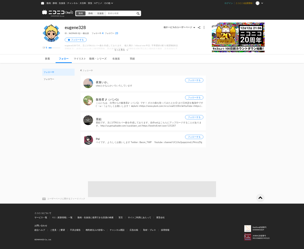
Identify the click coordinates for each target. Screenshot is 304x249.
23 (111, 33)
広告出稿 (134, 230)
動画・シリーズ (98, 59)
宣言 (121, 217)
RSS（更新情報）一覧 (62, 217)
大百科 (83, 3)
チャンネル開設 (117, 230)
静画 (55, 3)
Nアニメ (98, 3)
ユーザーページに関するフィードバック (66, 199)
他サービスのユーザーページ (178, 27)
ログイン (228, 3)
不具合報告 (75, 230)
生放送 (62, 3)
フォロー (64, 59)
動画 (49, 3)
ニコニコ (57, 13)
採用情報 (165, 230)
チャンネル (72, 3)
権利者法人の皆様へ (95, 230)
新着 (47, 59)
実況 (90, 3)
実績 (132, 59)
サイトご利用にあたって (139, 217)
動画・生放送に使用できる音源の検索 (95, 217)
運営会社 (160, 217)
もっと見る (119, 50)
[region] (58, 76)
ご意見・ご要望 (57, 230)
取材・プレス (149, 230)
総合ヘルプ (39, 230)
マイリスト (80, 59)
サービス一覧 (40, 217)
